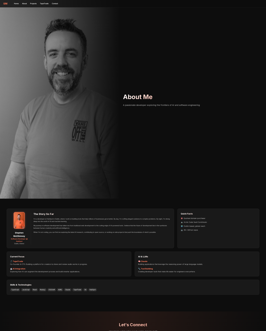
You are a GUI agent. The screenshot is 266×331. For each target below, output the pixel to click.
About (24, 3)
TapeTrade (44, 3)
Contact (55, 3)
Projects (33, 3)
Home (16, 3)
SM (5, 3)
